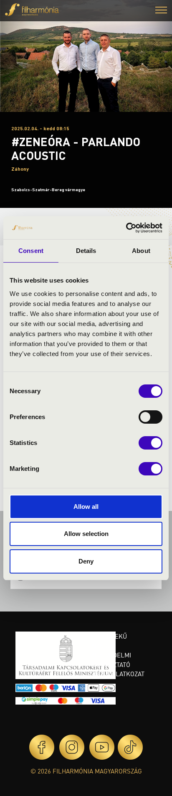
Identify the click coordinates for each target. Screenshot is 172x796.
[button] (161, 11)
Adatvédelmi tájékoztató (111, 660)
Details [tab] (86, 250)
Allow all (86, 506)
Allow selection (86, 533)
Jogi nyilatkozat (117, 674)
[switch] (150, 417)
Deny (86, 561)
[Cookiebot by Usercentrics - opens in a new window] (125, 227)
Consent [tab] (30, 250)
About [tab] (141, 250)
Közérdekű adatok (109, 641)
